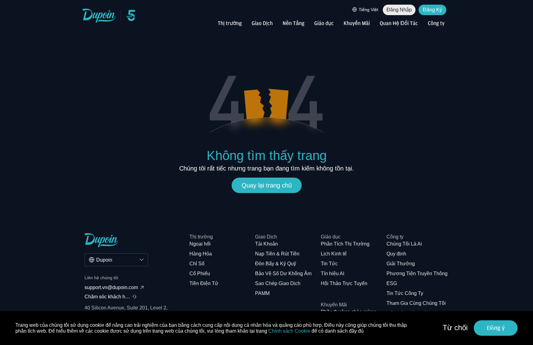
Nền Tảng (293, 23)
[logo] (99, 16)
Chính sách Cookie (289, 331)
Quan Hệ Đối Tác (399, 23)
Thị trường (230, 23)
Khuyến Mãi (357, 23)
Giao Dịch (262, 23)
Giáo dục (324, 23)
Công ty (436, 23)
